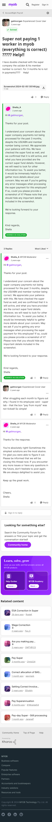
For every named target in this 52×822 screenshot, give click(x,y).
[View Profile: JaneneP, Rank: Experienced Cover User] (7, 718)
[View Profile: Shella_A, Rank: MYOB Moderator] (6, 258)
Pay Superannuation (23, 701)
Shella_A (16, 107)
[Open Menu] (48, 13)
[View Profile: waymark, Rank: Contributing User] (7, 674)
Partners (5, 779)
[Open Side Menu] (4, 4)
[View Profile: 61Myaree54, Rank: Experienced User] (7, 703)
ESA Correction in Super (25, 610)
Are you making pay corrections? (23, 641)
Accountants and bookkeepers (15, 783)
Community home (18, 544)
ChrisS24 (31, 661)
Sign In (45, 4)
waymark (30, 676)
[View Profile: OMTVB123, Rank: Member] (7, 644)
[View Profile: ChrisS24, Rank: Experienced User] (7, 660)
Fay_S (27, 631)
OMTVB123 (30, 647)
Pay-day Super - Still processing (29, 715)
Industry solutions (9, 788)
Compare (5, 765)
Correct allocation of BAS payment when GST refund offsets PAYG (26, 672)
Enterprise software (10, 774)
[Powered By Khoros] (26, 741)
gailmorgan (16, 21)
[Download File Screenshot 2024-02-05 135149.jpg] (43, 88)
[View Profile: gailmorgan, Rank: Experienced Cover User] (6, 22)
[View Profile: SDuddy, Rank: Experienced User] (7, 689)
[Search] (27, 4)
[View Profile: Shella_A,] (8, 109)
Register (35, 4)
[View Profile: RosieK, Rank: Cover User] (7, 613)
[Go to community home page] (13, 4)
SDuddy (29, 690)
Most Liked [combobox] (41, 248)
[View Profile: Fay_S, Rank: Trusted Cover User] (7, 627)
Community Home (10, 732)
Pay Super (17, 657)
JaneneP (30, 719)
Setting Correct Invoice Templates (24, 686)
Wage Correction (21, 625)
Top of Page (29, 732)
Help (41, 732)
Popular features (9, 770)
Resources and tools (11, 792)
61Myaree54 (33, 705)
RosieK (29, 614)
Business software (9, 761)
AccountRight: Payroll (14, 13)
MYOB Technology (28, 802)
